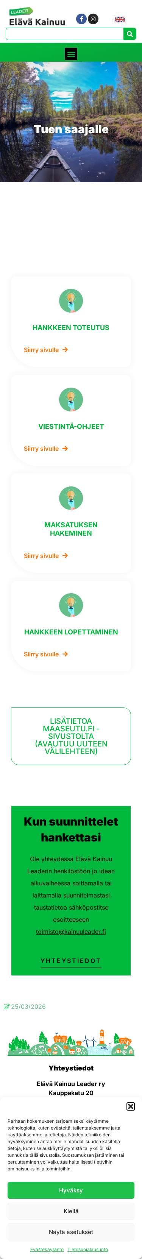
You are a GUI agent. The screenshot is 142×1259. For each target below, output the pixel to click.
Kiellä (71, 1211)
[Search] (129, 34)
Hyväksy (71, 1190)
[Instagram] (93, 19)
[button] (130, 1106)
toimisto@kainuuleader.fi (71, 931)
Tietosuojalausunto (87, 1249)
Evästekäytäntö (47, 1249)
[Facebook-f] (81, 19)
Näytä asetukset (71, 1232)
